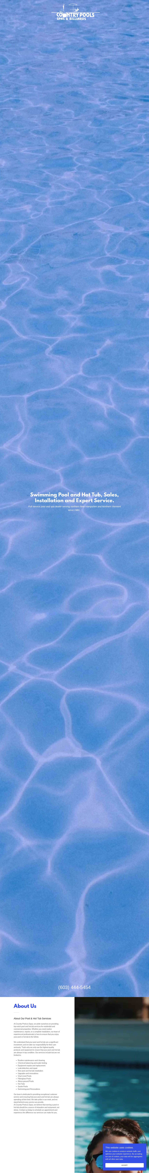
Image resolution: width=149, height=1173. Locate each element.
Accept (125, 1165)
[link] (74, 2)
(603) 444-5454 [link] (74, 987)
